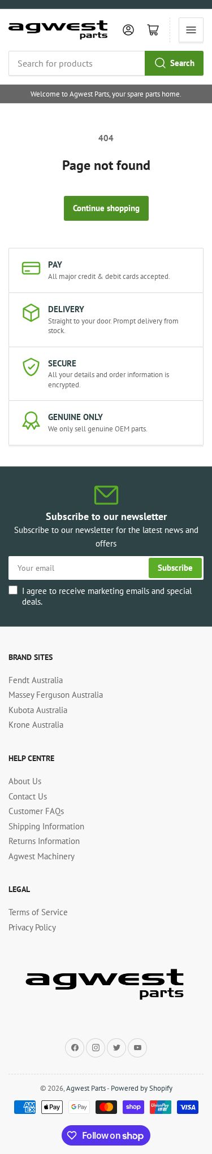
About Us (24, 781)
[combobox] (106, 63)
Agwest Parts (86, 1088)
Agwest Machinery (41, 856)
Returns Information (44, 841)
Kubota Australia (37, 710)
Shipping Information (46, 826)
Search (182, 63)
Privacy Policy (32, 927)
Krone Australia (35, 724)
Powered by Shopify (141, 1088)
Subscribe (175, 567)
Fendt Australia (35, 680)
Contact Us (27, 796)
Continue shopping (106, 208)
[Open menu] (191, 30)
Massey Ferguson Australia (55, 694)
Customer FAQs (36, 811)
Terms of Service (38, 912)
